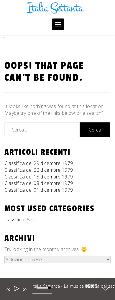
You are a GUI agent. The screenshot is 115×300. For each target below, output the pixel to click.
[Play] (16, 289)
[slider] (45, 291)
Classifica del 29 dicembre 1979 (38, 163)
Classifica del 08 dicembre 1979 (38, 183)
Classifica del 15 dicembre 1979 (38, 176)
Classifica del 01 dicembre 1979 (38, 190)
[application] (53, 290)
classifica (14, 219)
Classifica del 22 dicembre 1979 (38, 170)
